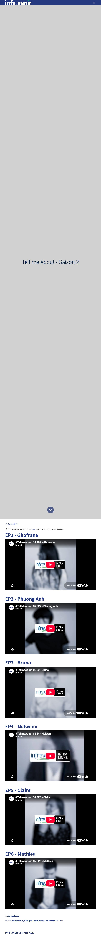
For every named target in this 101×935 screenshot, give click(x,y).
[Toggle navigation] (93, 2)
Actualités (13, 524)
